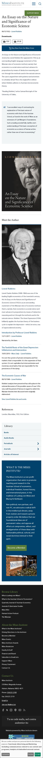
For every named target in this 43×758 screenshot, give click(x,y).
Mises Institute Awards (10, 643)
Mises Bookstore (8, 646)
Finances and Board (9, 654)
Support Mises (33, 13)
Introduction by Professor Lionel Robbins (19, 333)
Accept (37, 754)
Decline (30, 754)
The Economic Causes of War (14, 376)
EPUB (17, 41)
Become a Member (16, 548)
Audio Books (9, 438)
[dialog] (21, 748)
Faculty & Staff (7, 650)
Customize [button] (5, 754)
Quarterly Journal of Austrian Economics (16, 603)
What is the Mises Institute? (12, 629)
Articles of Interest (11, 454)
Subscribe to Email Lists (10, 657)
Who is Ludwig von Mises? (11, 596)
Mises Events (6, 639)
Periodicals (8, 443)
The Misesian (6, 617)
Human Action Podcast (10, 613)
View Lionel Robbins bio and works (14, 399)
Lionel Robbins (16, 32)
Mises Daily (15, 354)
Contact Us (6, 668)
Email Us (5, 701)
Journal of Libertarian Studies (12, 606)
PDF (6, 41)
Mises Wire (5, 610)
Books (6, 433)
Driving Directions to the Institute (14, 632)
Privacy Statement (9, 664)
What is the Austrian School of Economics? (17, 599)
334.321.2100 (12, 693)
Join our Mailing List (9, 705)
